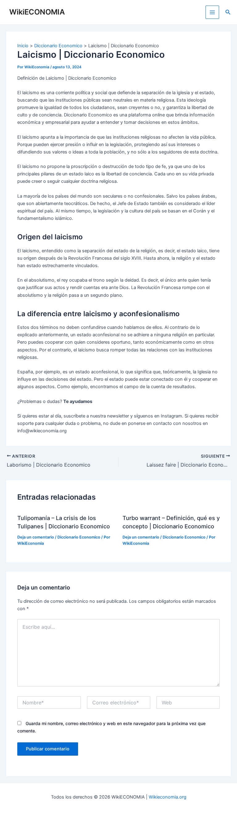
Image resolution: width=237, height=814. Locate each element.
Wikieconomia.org (167, 797)
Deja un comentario (35, 537)
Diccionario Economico (78, 537)
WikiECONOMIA (37, 11)
